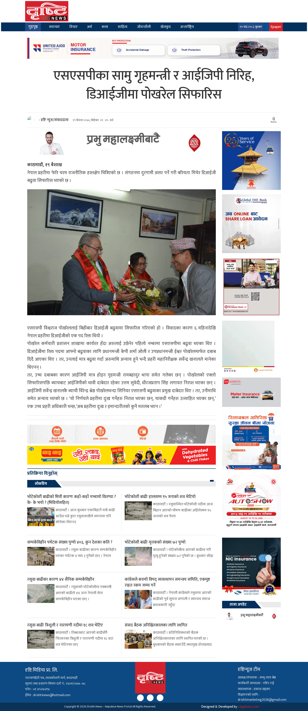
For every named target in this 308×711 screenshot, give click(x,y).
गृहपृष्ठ (33, 26)
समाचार (54, 27)
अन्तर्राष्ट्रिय (187, 27)
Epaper (276, 27)
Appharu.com (249, 707)
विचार (73, 27)
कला (105, 27)
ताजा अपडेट (238, 604)
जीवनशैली (144, 27)
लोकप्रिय (41, 484)
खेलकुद (165, 27)
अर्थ (89, 27)
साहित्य (122, 27)
